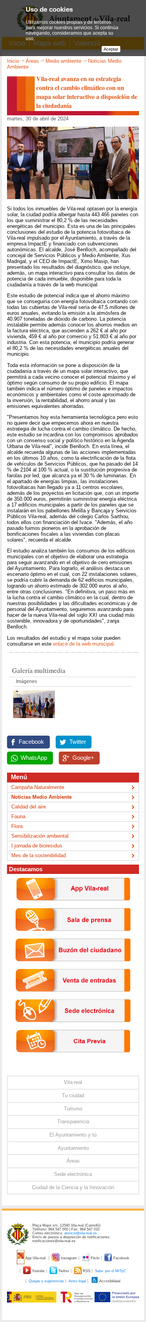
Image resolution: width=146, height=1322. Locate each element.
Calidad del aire (28, 807)
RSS (86, 1271)
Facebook (31, 742)
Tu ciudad (73, 1095)
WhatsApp (34, 758)
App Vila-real (36, 1258)
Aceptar (111, 49)
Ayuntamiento (73, 1148)
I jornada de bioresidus (36, 846)
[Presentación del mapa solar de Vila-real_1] (34, 720)
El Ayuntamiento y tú (73, 1135)
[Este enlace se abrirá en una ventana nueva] (73, 1028)
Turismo (73, 1109)
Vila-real (73, 1082)
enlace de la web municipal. (85, 644)
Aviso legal (77, 1281)
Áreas (32, 61)
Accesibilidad (109, 1281)
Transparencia (73, 1121)
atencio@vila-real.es (80, 1233)
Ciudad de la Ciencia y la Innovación (73, 1187)
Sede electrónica (73, 1174)
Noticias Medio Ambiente (41, 797)
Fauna (18, 816)
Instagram (69, 1258)
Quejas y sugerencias (46, 1281)
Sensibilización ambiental (40, 836)
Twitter (77, 742)
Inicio (13, 61)
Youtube (38, 1271)
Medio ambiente (63, 61)
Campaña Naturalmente (37, 787)
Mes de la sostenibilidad (38, 855)
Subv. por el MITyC (110, 1271)
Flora (17, 826)
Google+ (83, 758)
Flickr (95, 1258)
